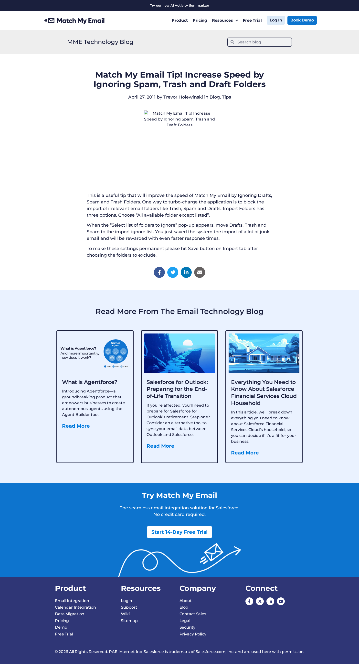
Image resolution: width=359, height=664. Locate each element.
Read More (76, 426)
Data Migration (69, 614)
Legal (185, 620)
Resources (222, 20)
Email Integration (72, 600)
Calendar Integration (75, 607)
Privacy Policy (193, 634)
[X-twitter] (260, 601)
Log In (276, 20)
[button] (159, 272)
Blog (215, 97)
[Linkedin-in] (270, 601)
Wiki (125, 614)
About (186, 600)
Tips (226, 97)
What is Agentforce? (89, 382)
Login (126, 600)
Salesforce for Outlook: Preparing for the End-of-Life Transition (177, 389)
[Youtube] (281, 601)
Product (180, 20)
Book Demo (302, 20)
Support (129, 607)
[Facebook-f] (249, 601)
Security (187, 627)
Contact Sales (193, 614)
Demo (61, 627)
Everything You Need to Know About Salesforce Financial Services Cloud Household (264, 392)
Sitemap (129, 620)
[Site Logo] (74, 20)
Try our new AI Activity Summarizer (179, 5)
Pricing (200, 20)
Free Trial (252, 20)
